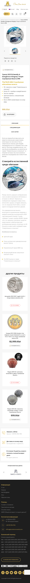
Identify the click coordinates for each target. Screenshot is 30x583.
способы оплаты (5, 510)
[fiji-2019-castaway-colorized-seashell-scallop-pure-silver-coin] (15, 369)
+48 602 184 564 (11, 525)
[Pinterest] (12, 61)
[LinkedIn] (15, 61)
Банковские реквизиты (10, 559)
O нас (2, 487)
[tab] (15, 123)
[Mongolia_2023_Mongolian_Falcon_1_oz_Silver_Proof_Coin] (15, 294)
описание (15, 123)
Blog (18, 9)
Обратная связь (24, 9)
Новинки (3, 490)
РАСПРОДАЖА (5, 492)
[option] (15, 35)
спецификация (15, 127)
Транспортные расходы (7, 507)
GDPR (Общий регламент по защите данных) (13, 512)
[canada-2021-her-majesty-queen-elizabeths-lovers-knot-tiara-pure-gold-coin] (15, 331)
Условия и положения (7, 505)
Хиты (2, 495)
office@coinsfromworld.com (14, 529)
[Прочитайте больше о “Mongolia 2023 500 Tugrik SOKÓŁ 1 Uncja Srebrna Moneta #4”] (12, 310)
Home (2, 19)
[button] (4, 51)
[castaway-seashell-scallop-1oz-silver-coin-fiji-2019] (15, 406)
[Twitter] (8, 61)
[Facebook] (5, 61)
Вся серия (15, 132)
